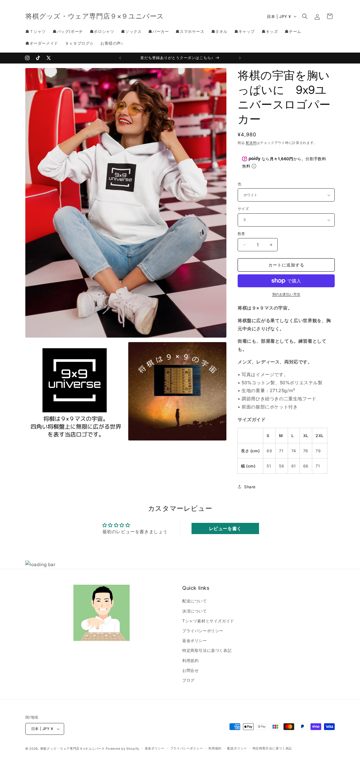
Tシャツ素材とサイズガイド (208, 620)
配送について (194, 600)
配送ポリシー (237, 748)
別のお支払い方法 (286, 294)
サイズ (243, 208)
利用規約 (190, 660)
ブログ (188, 680)
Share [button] (250, 486)
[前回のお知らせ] (120, 58)
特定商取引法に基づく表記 (206, 650)
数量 (241, 233)
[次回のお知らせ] (240, 58)
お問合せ (190, 670)
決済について (194, 611)
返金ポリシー (194, 640)
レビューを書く (225, 528)
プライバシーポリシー (202, 630)
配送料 (251, 143)
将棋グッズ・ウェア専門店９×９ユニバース (72, 749)
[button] (305, 16)
